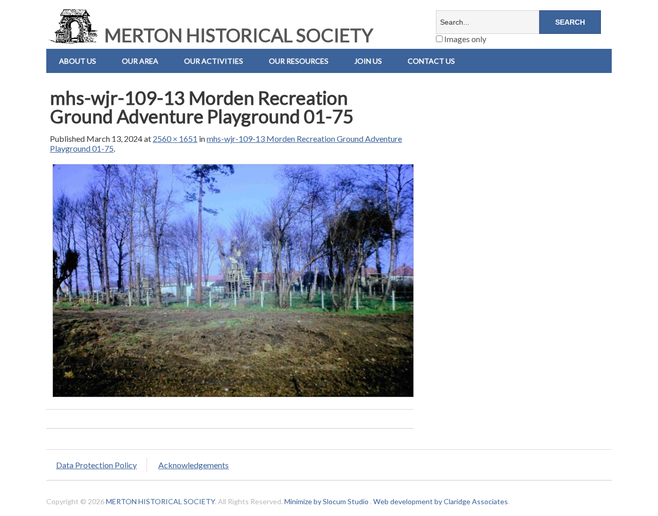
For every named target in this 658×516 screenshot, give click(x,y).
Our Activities (213, 61)
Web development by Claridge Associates (440, 501)
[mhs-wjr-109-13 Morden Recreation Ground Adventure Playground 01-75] (233, 396)
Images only (464, 39)
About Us (77, 61)
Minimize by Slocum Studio (326, 501)
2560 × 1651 (175, 138)
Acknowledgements (193, 465)
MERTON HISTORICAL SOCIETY (237, 35)
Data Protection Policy (96, 465)
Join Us (368, 61)
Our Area (140, 61)
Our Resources (298, 61)
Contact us (431, 61)
